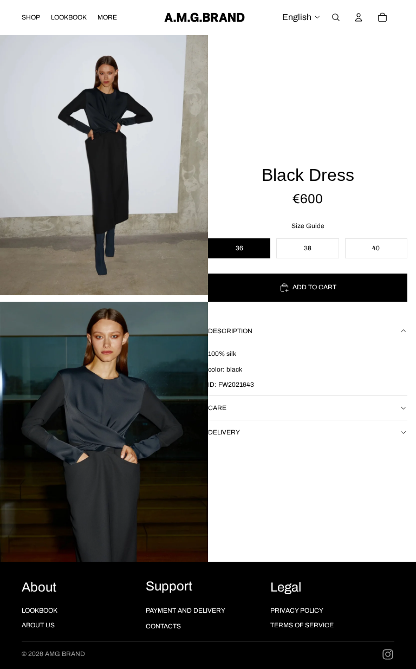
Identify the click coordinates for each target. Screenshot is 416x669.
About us (38, 625)
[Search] (336, 17)
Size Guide (307, 226)
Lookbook (39, 610)
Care (217, 408)
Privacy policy (296, 610)
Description (230, 331)
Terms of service (302, 625)
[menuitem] (107, 17)
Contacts (163, 626)
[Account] (358, 17)
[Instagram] (387, 654)
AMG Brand (65, 654)
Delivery (224, 432)
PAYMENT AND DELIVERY (185, 610)
